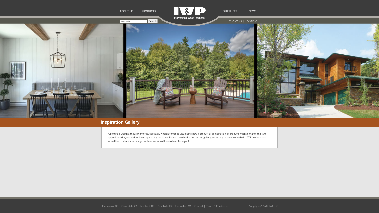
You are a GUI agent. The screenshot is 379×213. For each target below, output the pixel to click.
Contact (198, 206)
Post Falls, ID (165, 206)
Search (152, 21)
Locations (251, 21)
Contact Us (235, 21)
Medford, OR (147, 206)
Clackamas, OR (110, 206)
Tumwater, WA (183, 206)
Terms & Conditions (217, 206)
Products (149, 11)
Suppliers (230, 11)
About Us (126, 11)
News (252, 11)
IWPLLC (273, 206)
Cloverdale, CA (129, 206)
